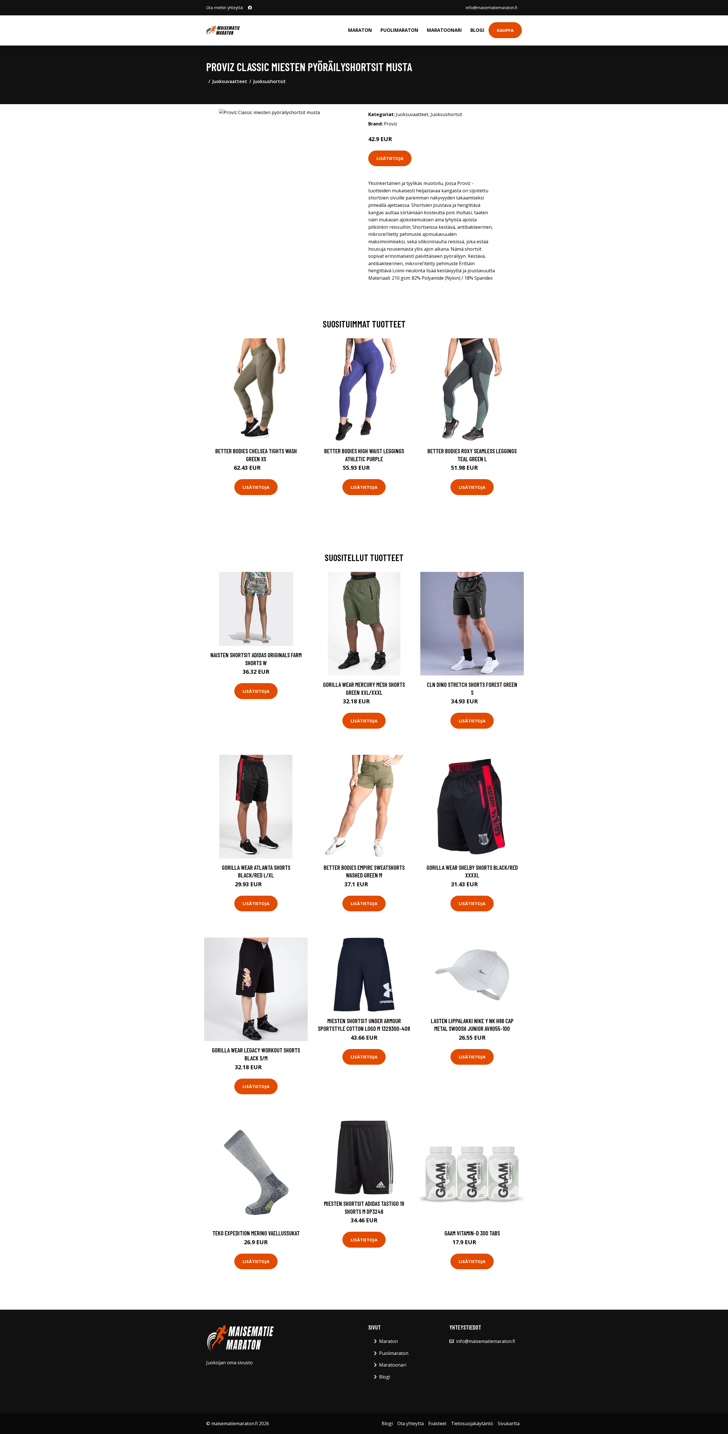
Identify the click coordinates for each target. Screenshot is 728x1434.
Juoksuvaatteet (229, 81)
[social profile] (250, 7)
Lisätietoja (390, 158)
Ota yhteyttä (410, 1423)
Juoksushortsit (269, 81)
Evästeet (437, 1423)
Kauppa (505, 30)
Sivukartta (509, 1423)
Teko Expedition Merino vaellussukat (256, 1233)
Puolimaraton (399, 30)
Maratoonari (444, 30)
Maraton (360, 30)
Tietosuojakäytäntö (472, 1423)
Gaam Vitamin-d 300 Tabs (472, 1233)
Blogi (477, 30)
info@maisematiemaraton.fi (491, 7)
